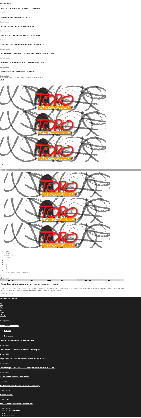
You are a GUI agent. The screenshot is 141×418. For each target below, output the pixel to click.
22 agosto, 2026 (5, 31)
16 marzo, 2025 (5, 13)
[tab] (64, 330)
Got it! (2, 80)
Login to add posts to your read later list (19, 272)
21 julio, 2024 (4, 22)
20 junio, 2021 (4, 408)
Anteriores (8, 257)
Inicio (2, 278)
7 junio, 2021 (4, 399)
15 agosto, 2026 (5, 49)
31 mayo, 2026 (4, 76)
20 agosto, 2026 (5, 40)
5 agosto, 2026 (4, 67)
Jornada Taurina (10, 255)
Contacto (7, 253)
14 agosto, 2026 (5, 58)
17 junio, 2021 (4, 293)
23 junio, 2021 (4, 390)
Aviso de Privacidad (9, 415)
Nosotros (7, 251)
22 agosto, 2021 (5, 381)
